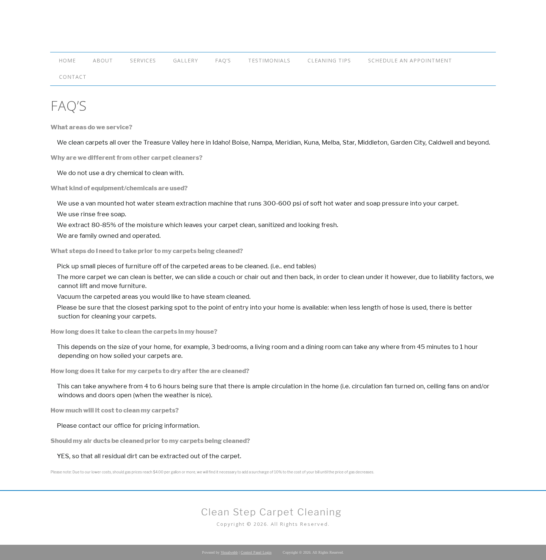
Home (67, 60)
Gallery (185, 60)
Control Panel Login (256, 552)
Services (143, 60)
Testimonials (269, 60)
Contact (73, 76)
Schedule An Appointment (410, 60)
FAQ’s (223, 60)
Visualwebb (229, 552)
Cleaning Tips (329, 60)
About (103, 60)
